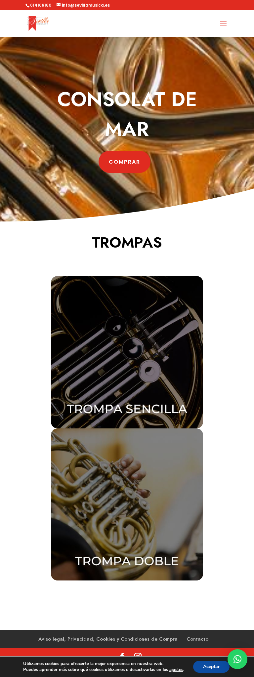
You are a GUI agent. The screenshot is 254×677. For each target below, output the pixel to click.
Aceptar (211, 666)
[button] (237, 659)
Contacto (197, 639)
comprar (124, 162)
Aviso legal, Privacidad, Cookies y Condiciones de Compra (108, 639)
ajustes (176, 670)
